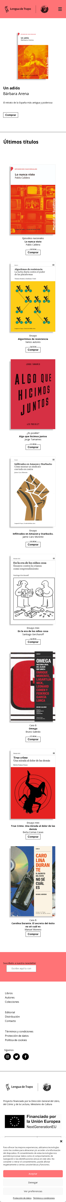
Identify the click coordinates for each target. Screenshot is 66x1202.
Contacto (10, 1021)
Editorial (10, 1012)
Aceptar (33, 1173)
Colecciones (12, 1002)
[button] (61, 1141)
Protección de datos (22, 1198)
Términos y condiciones (44, 1198)
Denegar (33, 1182)
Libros (9, 993)
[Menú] (60, 9)
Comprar (10, 115)
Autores (10, 997)
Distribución (12, 1016)
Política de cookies (16, 1040)
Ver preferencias (33, 1191)
